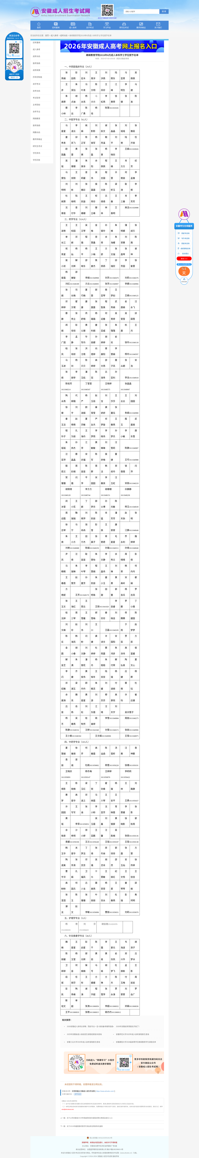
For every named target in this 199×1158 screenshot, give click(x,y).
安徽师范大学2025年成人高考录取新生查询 (132, 1034)
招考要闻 (56, 28)
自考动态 (36, 91)
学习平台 (107, 28)
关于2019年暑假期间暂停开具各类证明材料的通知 (85, 1126)
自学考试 (90, 28)
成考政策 (36, 70)
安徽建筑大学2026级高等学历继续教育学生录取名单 (136, 1042)
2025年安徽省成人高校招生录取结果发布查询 (84, 1034)
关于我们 (158, 28)
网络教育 (36, 119)
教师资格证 (141, 28)
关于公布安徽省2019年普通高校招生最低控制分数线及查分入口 (89, 1118)
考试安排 (36, 98)
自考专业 (36, 112)
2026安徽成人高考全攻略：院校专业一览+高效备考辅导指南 (90, 1026)
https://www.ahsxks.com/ (105, 1091)
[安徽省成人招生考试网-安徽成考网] (60, 18)
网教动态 (36, 132)
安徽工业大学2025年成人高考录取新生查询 (83, 1042)
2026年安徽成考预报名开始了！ (128, 1026)
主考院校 (36, 105)
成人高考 (73, 28)
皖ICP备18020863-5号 (115, 1149)
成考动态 (63, 36)
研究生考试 (124, 28)
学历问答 (36, 160)
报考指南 (36, 63)
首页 (39, 28)
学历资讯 (36, 153)
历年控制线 (37, 77)
